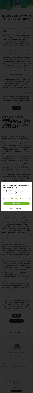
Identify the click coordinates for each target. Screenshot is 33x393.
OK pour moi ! (17, 203)
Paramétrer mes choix (16, 198)
